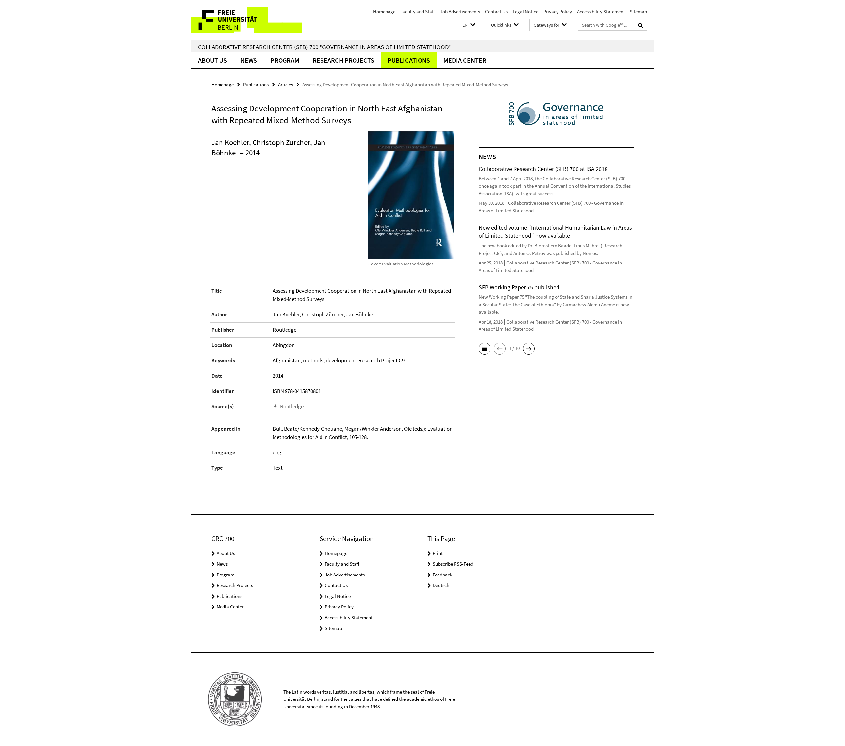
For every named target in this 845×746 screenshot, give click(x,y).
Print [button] (438, 553)
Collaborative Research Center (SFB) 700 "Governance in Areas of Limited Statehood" (325, 47)
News (248, 60)
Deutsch (441, 585)
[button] (468, 25)
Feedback (442, 575)
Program (284, 60)
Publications (409, 60)
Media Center (464, 60)
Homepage (384, 11)
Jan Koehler (230, 142)
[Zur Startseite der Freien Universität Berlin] (246, 20)
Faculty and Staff (417, 11)
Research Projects (343, 60)
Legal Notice (525, 11)
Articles (285, 84)
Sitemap (638, 11)
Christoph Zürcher (281, 142)
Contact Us (496, 11)
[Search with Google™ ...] (640, 25)
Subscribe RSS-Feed (453, 564)
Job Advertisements (460, 11)
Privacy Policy (557, 11)
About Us (212, 60)
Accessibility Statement (601, 11)
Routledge (292, 406)
